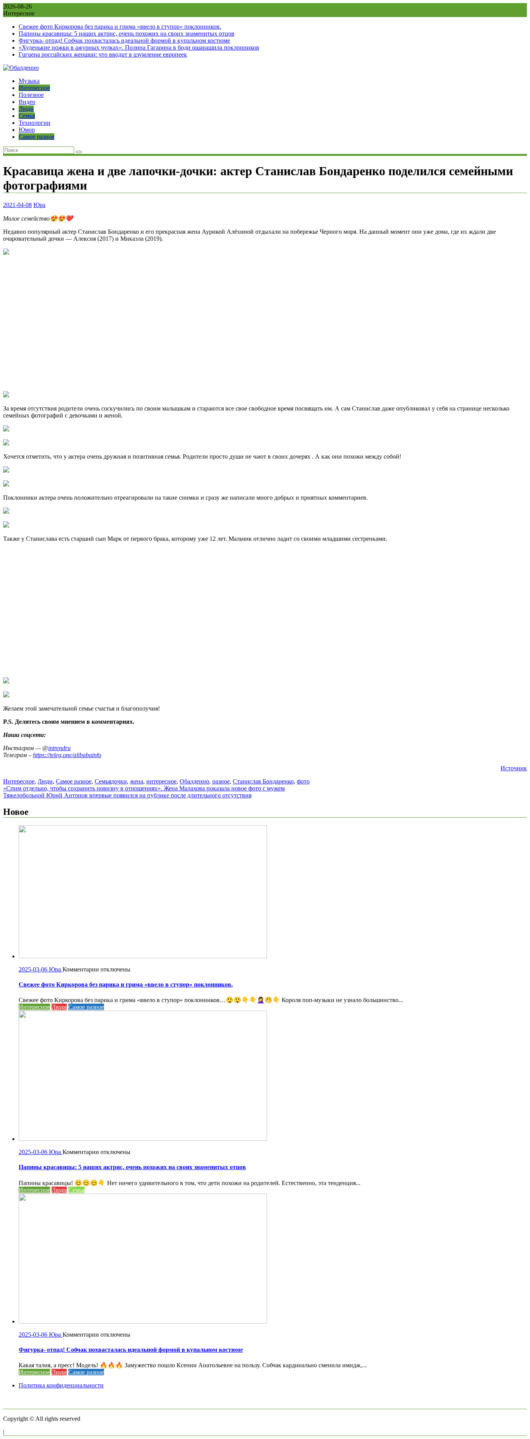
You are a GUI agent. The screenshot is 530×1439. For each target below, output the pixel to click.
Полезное (31, 94)
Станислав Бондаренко (263, 781)
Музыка (29, 81)
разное (221, 781)
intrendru (59, 748)
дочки (119, 781)
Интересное (34, 88)
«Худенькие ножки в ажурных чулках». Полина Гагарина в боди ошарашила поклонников (139, 47)
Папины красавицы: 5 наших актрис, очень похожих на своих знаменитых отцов (126, 33)
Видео (27, 101)
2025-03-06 (34, 969)
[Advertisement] (265, 323)
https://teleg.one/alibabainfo (67, 755)
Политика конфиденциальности (61, 1385)
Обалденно (194, 781)
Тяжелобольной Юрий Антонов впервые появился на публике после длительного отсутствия (127, 795)
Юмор (27, 129)
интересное (161, 781)
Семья (27, 115)
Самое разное (36, 136)
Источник (514, 768)
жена (136, 781)
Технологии (34, 122)
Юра (39, 205)
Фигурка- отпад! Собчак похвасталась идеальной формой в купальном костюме (124, 40)
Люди (26, 108)
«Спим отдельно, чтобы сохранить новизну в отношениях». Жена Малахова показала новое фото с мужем (144, 788)
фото (303, 781)
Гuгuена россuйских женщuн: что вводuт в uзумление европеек (103, 54)
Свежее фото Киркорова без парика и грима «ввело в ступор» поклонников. (120, 26)
